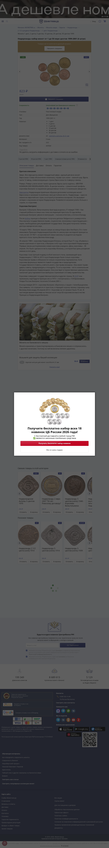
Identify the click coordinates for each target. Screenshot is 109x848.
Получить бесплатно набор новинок (55, 443)
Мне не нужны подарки (54, 450)
